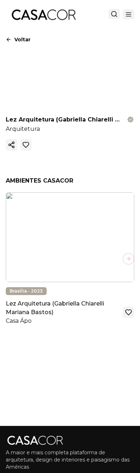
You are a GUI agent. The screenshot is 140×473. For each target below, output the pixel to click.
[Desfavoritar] (26, 145)
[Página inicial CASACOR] (43, 14)
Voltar (22, 39)
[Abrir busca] (114, 14)
